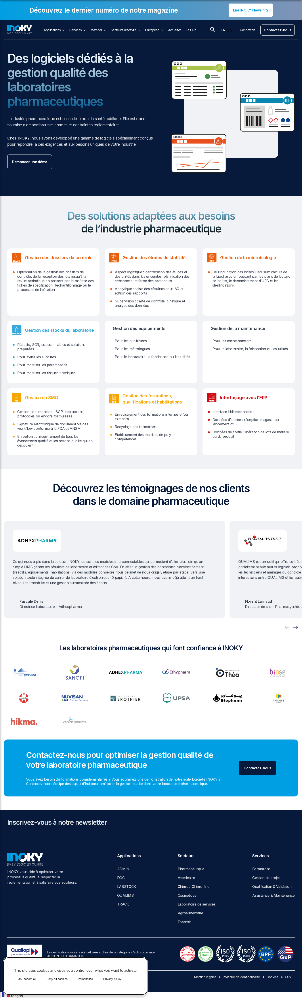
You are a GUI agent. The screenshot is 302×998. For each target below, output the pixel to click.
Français (16, 996)
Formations (261, 869)
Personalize (85, 979)
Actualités (175, 30)
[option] (229, 30)
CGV (288, 977)
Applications (52, 30)
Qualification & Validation (271, 886)
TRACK (123, 904)
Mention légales (205, 977)
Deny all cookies (57, 979)
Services (75, 30)
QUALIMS (125, 895)
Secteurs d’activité (123, 30)
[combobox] (12, 995)
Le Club (191, 30)
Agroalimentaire (190, 913)
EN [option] (229, 30)
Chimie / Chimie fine (193, 886)
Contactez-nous (277, 30)
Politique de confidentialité (241, 977)
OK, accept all (27, 979)
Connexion (247, 30)
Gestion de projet (266, 877)
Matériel (96, 30)
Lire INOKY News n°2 (250, 10)
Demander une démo (29, 162)
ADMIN (123, 869)
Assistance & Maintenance (273, 895)
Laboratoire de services (197, 904)
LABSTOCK (126, 886)
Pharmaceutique (191, 869)
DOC (121, 877)
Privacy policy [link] (112, 979)
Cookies (272, 977)
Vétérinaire (186, 877)
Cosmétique (187, 895)
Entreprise (152, 30)
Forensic (185, 922)
